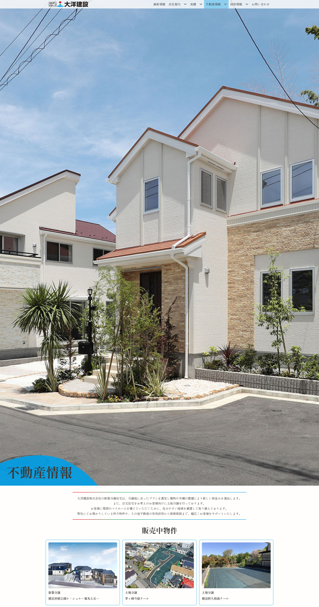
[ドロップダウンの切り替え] (185, 4)
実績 (193, 4)
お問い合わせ (261, 4)
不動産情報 (213, 4)
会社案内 (174, 4)
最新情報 (159, 4)
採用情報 (236, 4)
